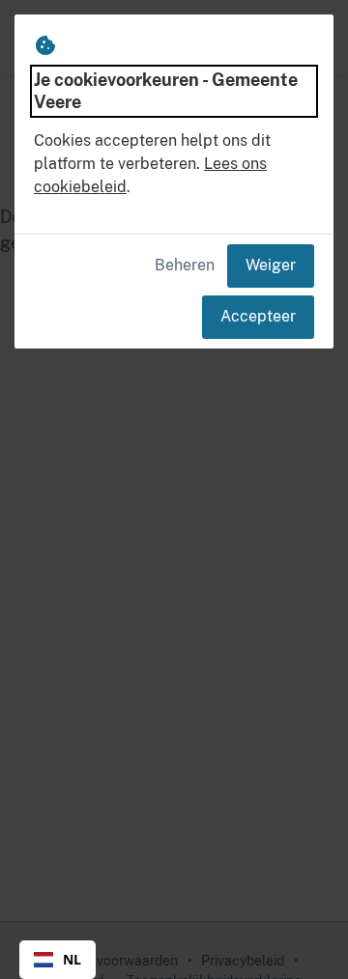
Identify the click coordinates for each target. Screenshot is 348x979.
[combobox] (57, 959)
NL (72, 959)
